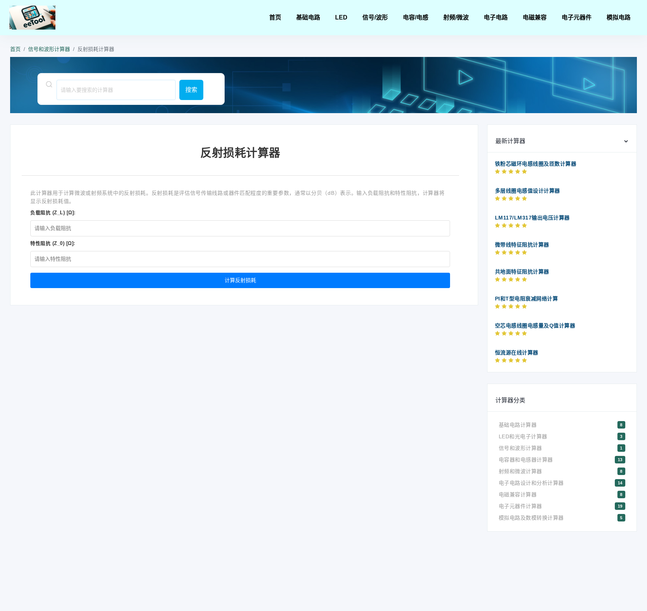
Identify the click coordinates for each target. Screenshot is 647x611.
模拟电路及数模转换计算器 (531, 518)
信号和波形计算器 (49, 49)
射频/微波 (456, 17)
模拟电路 (619, 17)
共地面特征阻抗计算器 (522, 272)
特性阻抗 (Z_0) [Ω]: (52, 243)
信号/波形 (375, 17)
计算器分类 (510, 400)
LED (341, 17)
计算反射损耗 (240, 280)
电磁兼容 (535, 17)
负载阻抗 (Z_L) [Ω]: (53, 212)
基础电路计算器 (518, 425)
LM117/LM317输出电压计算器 (532, 218)
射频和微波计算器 (520, 471)
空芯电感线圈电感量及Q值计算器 (535, 326)
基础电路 (308, 17)
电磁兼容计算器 (518, 494)
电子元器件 (577, 17)
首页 (275, 17)
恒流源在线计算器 (516, 353)
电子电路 (496, 17)
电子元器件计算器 (520, 506)
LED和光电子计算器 (523, 436)
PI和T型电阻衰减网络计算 (526, 299)
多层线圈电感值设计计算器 (527, 191)
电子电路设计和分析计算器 (531, 483)
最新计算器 (510, 141)
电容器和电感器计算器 (526, 460)
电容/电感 (415, 17)
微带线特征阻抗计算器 (522, 245)
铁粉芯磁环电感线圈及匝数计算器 (536, 164)
